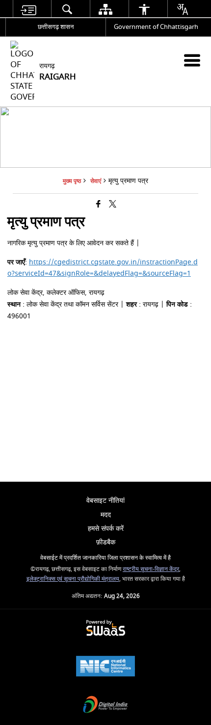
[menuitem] (28, 9)
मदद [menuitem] (106, 515)
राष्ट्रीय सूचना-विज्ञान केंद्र (151, 569)
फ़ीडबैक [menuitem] (105, 542)
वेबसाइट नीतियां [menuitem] (105, 500)
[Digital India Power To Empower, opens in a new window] (105, 705)
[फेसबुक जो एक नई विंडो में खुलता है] (98, 204)
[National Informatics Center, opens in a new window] (105, 667)
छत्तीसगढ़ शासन (56, 26)
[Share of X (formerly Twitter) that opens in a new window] (112, 204)
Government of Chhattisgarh (156, 26)
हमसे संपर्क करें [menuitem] (106, 528)
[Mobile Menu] (192, 60)
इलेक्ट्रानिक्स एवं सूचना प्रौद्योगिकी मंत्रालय (72, 579)
